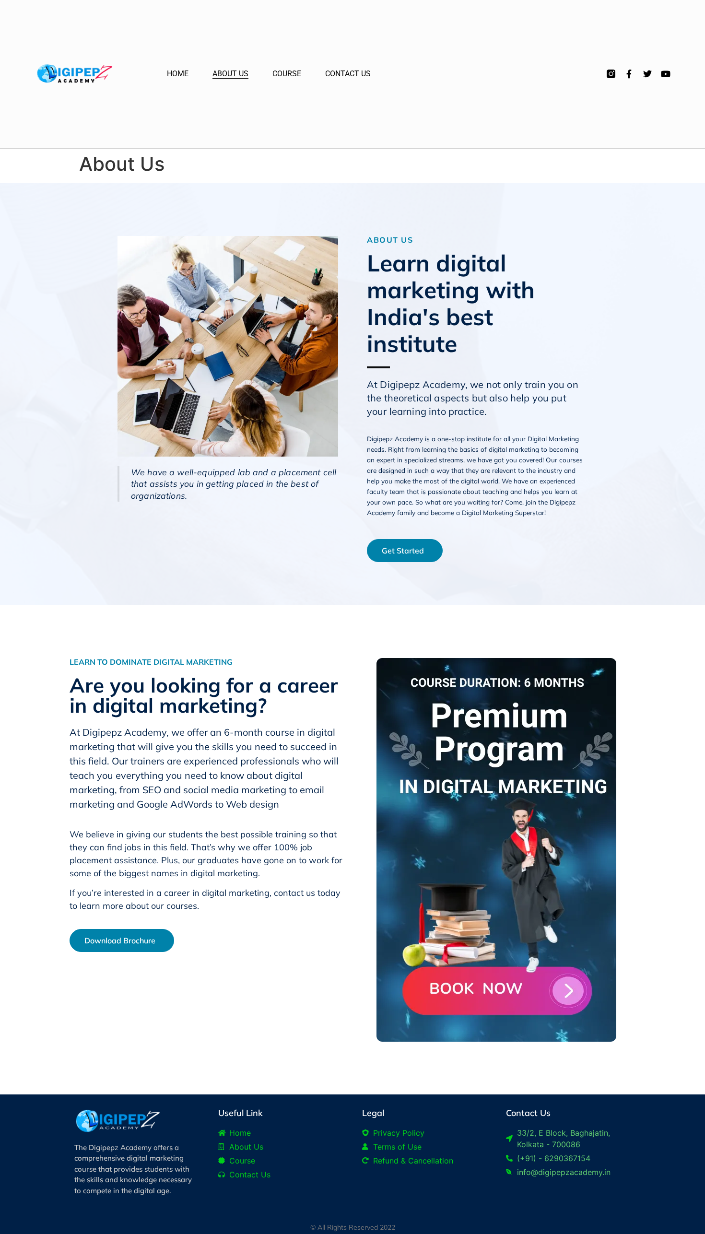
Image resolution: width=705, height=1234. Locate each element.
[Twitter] (647, 74)
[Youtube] (665, 74)
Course (286, 73)
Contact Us (348, 73)
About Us (230, 73)
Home (177, 73)
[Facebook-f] (629, 74)
